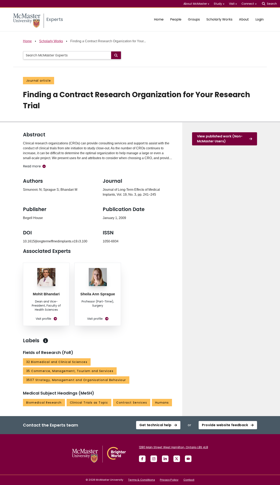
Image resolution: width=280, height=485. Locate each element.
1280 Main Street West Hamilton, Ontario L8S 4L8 (173, 447)
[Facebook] (142, 458)
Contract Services (131, 403)
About (244, 19)
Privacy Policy (169, 480)
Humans (162, 403)
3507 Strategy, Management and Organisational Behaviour (76, 380)
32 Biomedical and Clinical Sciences (56, 362)
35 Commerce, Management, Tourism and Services (69, 371)
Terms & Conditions (141, 480)
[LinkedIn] (165, 458)
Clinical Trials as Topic (89, 403)
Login (259, 19)
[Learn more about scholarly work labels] (45, 340)
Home (159, 19)
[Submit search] (116, 55)
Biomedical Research (44, 403)
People (175, 19)
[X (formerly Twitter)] (176, 458)
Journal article (38, 81)
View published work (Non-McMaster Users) (219, 139)
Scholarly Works (219, 19)
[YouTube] (188, 458)
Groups (194, 19)
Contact (188, 480)
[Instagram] (153, 458)
